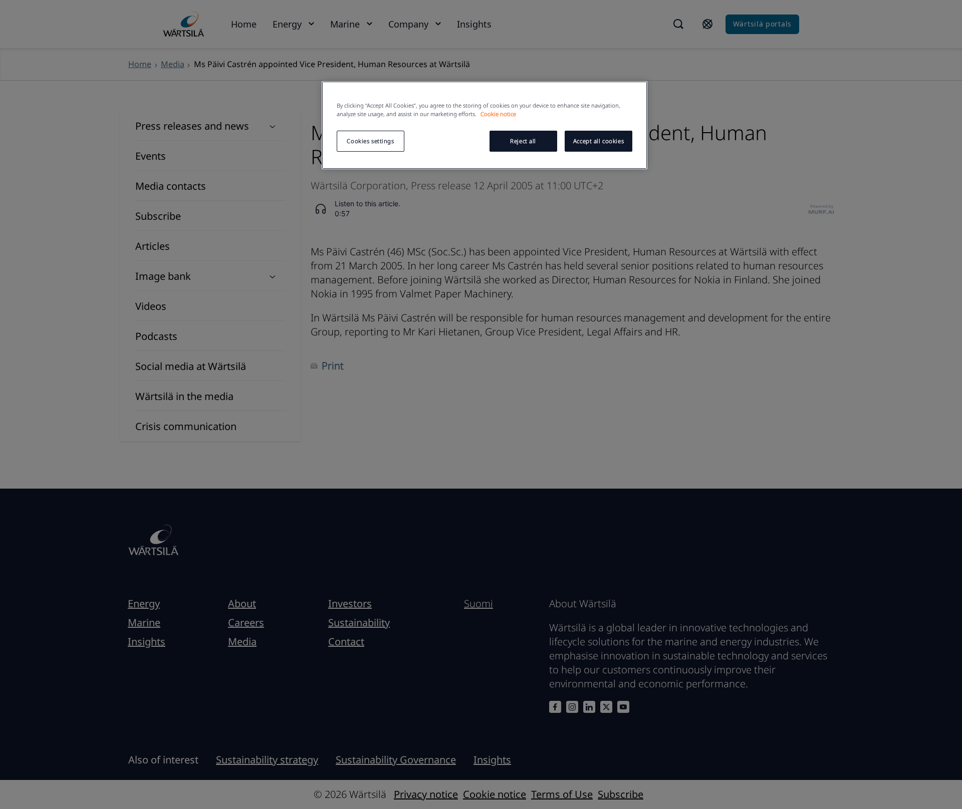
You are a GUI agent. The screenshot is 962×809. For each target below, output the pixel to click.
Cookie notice (498, 114)
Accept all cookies (598, 141)
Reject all (523, 141)
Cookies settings (370, 141)
